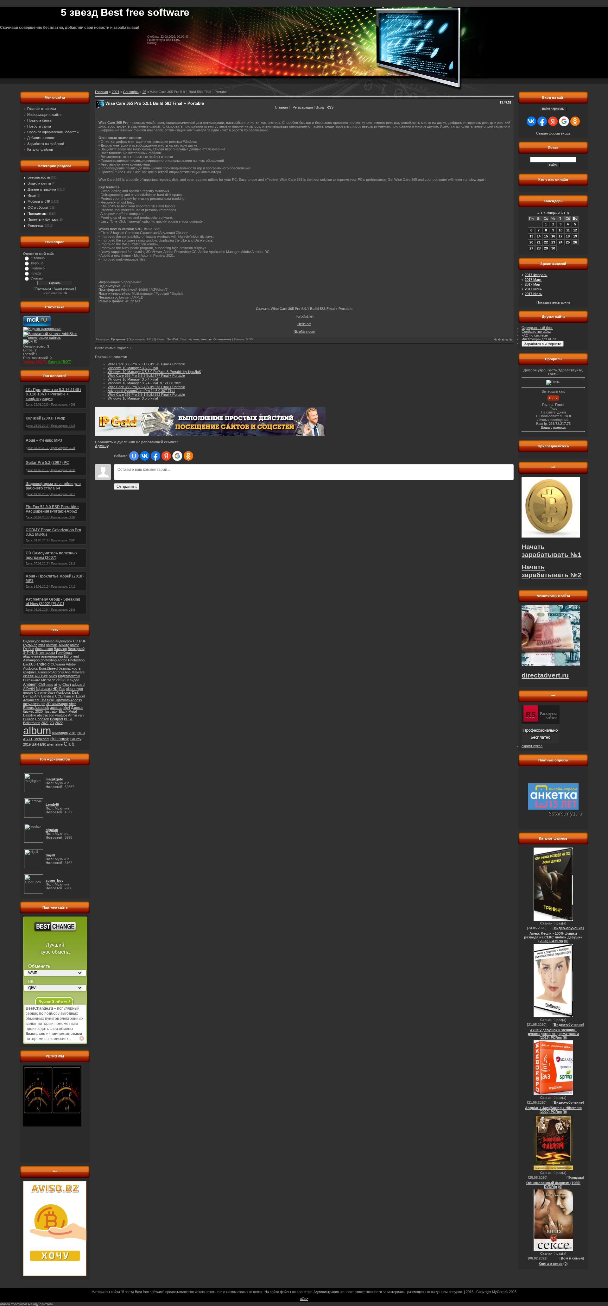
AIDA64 (29, 689)
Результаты (43, 288)
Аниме (64, 645)
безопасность (70, 668)
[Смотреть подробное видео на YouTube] (81, 1038)
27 (531, 248)
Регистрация (303, 107)
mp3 (41, 645)
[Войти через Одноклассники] (188, 456)
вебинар (47, 641)
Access (76, 700)
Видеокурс (31, 641)
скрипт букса (532, 746)
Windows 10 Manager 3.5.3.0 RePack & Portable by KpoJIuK (154, 372)
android (43, 664)
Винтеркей (76, 649)
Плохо (36, 273)
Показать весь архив (553, 302)
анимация (60, 733)
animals (52, 645)
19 (575, 236)
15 (546, 236)
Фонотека (35, 225)
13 (531, 236)
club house (59, 739)
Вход (320, 107)
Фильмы (575, 1177)
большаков (44, 649)
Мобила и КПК (39, 201)
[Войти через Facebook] (155, 456)
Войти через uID (553, 108)
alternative (55, 744)
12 (575, 230)
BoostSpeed (48, 668)
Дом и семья (572, 1258)
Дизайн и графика (42, 189)
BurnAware (31, 680)
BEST (68, 719)
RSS (329, 107)
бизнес (28, 711)
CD (75, 641)
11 (568, 230)
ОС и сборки (38, 207)
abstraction (45, 715)
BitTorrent (71, 656)
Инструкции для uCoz (539, 339)
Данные (77, 708)
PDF (82, 641)
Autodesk (42, 708)
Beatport (56, 719)
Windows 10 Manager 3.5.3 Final (133, 368)
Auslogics (30, 668)
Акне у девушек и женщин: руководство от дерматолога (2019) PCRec (553, 1033)
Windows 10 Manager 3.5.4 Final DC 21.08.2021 (145, 383)
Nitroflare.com (304, 331)
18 (568, 236)
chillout (62, 680)
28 (539, 248)
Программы (37, 213)
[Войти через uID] (134, 456)
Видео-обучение (568, 928)
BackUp (29, 664)
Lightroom (62, 700)
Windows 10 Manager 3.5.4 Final (133, 379)
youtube (61, 715)
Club (69, 744)
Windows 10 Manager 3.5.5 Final (133, 398)
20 (531, 242)
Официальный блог (537, 328)
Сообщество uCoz (536, 331)
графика (29, 672)
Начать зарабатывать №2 (551, 571)
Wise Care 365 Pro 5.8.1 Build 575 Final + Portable (146, 364)
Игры (32, 195)
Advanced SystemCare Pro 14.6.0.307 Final (141, 391)
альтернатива (52, 656)
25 (568, 242)
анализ (46, 689)
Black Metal (68, 711)
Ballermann (31, 723)
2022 (59, 723)
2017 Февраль (536, 275)
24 (560, 242)
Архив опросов (64, 288)
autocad (56, 708)
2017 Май (532, 284)
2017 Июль (533, 294)
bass (49, 684)
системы (193, 339)
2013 (81, 733)
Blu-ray (75, 739)
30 (553, 248)
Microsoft (48, 680)
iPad (62, 689)
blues (53, 676)
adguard (78, 684)
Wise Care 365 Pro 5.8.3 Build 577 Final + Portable (146, 375)
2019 (27, 744)
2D (52, 723)
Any (37, 696)
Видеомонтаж (69, 676)
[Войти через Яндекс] (166, 456)
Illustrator (51, 711)
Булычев (30, 645)
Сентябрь (131, 92)
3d (38, 689)
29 (546, 248)
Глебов (28, 649)
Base (51, 692)
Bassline (29, 715)
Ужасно (37, 278)
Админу (101, 446)
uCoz (304, 1299)
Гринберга (64, 652)
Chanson (42, 719)
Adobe (71, 664)
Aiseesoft (44, 672)
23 (553, 242)
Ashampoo (31, 660)
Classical (47, 700)
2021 (45, 723)
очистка (206, 339)
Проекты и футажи (43, 219)
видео (74, 680)
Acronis (58, 672)
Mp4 (66, 708)
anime (74, 645)
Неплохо (38, 268)
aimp (57, 684)
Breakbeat (41, 739)
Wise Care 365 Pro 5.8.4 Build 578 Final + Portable (146, 387)
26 (144, 92)
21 (539, 242)
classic (28, 676)
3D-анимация (57, 704)
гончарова (47, 652)
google (28, 692)
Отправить (127, 486)
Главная (281, 107)
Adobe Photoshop (71, 660)
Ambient (30, 684)
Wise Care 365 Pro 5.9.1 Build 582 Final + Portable (146, 394)
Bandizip (47, 696)
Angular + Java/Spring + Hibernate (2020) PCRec (553, 1110)
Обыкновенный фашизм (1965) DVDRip (553, 1185)
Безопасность (39, 177)
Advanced (31, 700)
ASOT (28, 739)
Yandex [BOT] (34, 361)
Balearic (39, 744)
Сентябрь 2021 (553, 213)
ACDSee (41, 676)
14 (539, 236)
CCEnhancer (65, 696)
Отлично (38, 258)
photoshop (49, 660)
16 (553, 236)
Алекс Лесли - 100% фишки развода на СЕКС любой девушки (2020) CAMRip (553, 937)
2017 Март (533, 279)
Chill (41, 684)
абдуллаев (31, 656)
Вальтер (60, 649)
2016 (72, 733)
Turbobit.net (304, 316)
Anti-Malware (75, 672)
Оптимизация (222, 339)
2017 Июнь (533, 289)
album (37, 730)
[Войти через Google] (177, 456)
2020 (39, 711)
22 (546, 242)
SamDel (172, 339)
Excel (80, 696)
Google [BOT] (60, 361)
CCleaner (58, 664)
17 (560, 236)
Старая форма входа (553, 133)
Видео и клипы (39, 183)
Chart (66, 684)
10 (560, 230)
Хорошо (37, 263)
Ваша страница (553, 427)
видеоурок (63, 641)
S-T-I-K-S (30, 652)
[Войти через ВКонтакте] (144, 456)
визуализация (34, 704)
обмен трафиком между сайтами (26, 1304)
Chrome (40, 692)
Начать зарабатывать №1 (551, 550)
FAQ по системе (535, 335)
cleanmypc (74, 689)
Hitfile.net (304, 324)
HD (55, 689)
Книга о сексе (550, 1263)
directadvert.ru (545, 675)
